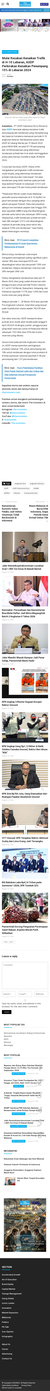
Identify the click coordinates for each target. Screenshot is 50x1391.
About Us (6, 1344)
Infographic (7, 1336)
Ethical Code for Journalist (12, 1388)
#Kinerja (7, 1042)
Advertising (7, 1354)
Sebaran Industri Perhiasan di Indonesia (22, 1164)
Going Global (8, 1298)
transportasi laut (30, 493)
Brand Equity (18, 1086)
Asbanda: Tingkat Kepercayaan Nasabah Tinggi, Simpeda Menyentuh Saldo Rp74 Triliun (22, 1095)
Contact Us (7, 1358)
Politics (5, 1322)
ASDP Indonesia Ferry (21, 488)
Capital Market (8, 1289)
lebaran (17, 493)
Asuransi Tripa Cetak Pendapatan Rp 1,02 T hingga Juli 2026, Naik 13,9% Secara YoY (23, 1081)
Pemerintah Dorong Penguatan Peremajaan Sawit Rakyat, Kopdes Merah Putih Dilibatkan (25, 929)
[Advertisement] (25, 452)
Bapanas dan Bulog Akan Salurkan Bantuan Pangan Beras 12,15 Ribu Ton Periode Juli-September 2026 (23, 1068)
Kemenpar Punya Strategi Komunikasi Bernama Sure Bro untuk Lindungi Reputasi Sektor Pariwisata (22, 10)
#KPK (6, 1039)
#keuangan (8, 1045)
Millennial (6, 1317)
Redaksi (10, 76)
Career (5, 1349)
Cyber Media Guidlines (10, 1385)
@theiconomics (17, 412)
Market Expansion (10, 1313)
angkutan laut (20, 483)
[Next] (10, 1189)
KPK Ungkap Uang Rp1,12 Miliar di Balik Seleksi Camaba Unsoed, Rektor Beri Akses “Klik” (25, 749)
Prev (6, 942)
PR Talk (5, 1327)
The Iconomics (18, 423)
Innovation (6, 1308)
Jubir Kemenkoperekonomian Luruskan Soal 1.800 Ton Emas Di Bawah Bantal (24, 1121)
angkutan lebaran (37, 483)
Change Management (12, 1294)
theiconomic (10, 419)
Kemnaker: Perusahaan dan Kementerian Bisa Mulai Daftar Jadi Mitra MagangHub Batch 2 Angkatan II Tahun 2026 (23, 613)
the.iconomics (20, 409)
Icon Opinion (7, 1332)
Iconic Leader (8, 1303)
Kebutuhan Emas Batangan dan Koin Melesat (24, 1159)
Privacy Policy (26, 1385)
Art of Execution (18, 1073)
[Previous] (6, 1189)
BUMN (36, 488)
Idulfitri (6, 493)
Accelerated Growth (10, 52)
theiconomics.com (11, 392)
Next (11, 942)
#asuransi (8, 1036)
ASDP (9, 129)
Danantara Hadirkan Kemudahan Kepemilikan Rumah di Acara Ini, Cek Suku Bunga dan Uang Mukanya (25, 1135)
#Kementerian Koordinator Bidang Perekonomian (24, 1033)
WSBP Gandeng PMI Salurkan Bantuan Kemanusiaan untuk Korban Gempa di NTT (23, 1109)
